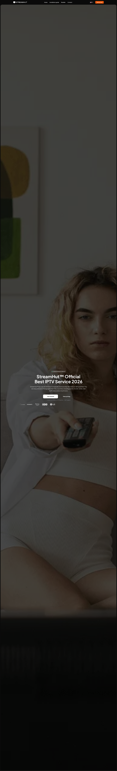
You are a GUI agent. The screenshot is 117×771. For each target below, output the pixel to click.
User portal (99, 2)
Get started (50, 396)
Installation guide (54, 2)
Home (45, 2)
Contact (70, 2)
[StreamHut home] (20, 2)
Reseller (63, 2)
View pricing (66, 396)
